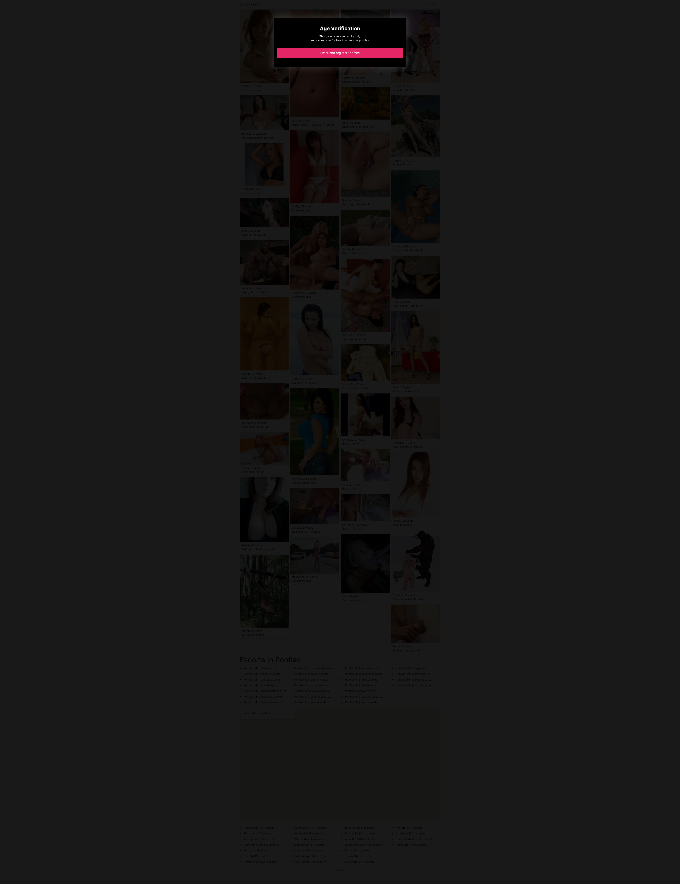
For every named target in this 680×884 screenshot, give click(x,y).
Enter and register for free (340, 53)
